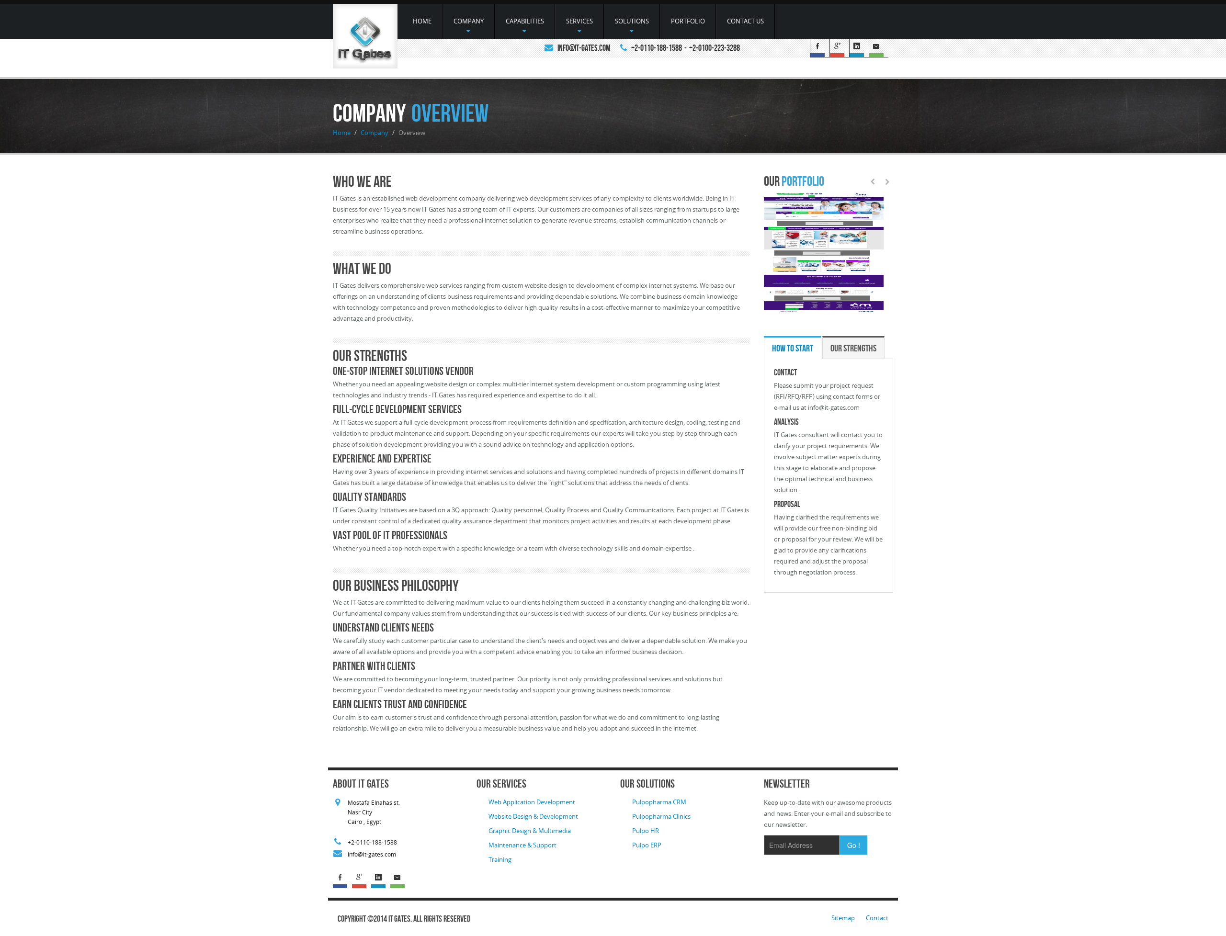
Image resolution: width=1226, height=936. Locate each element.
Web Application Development (531, 802)
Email (878, 48)
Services (579, 21)
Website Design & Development (533, 816)
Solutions (632, 21)
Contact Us (745, 21)
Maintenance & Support (522, 845)
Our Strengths (853, 348)
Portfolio (688, 21)
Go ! (853, 845)
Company (469, 21)
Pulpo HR (645, 830)
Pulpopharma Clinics (661, 816)
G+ (839, 48)
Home (422, 21)
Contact (877, 917)
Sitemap (843, 917)
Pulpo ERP (646, 845)
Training (499, 859)
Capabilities (525, 21)
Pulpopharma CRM (659, 802)
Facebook (819, 48)
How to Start (792, 348)
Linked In (859, 48)
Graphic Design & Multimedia (529, 830)
